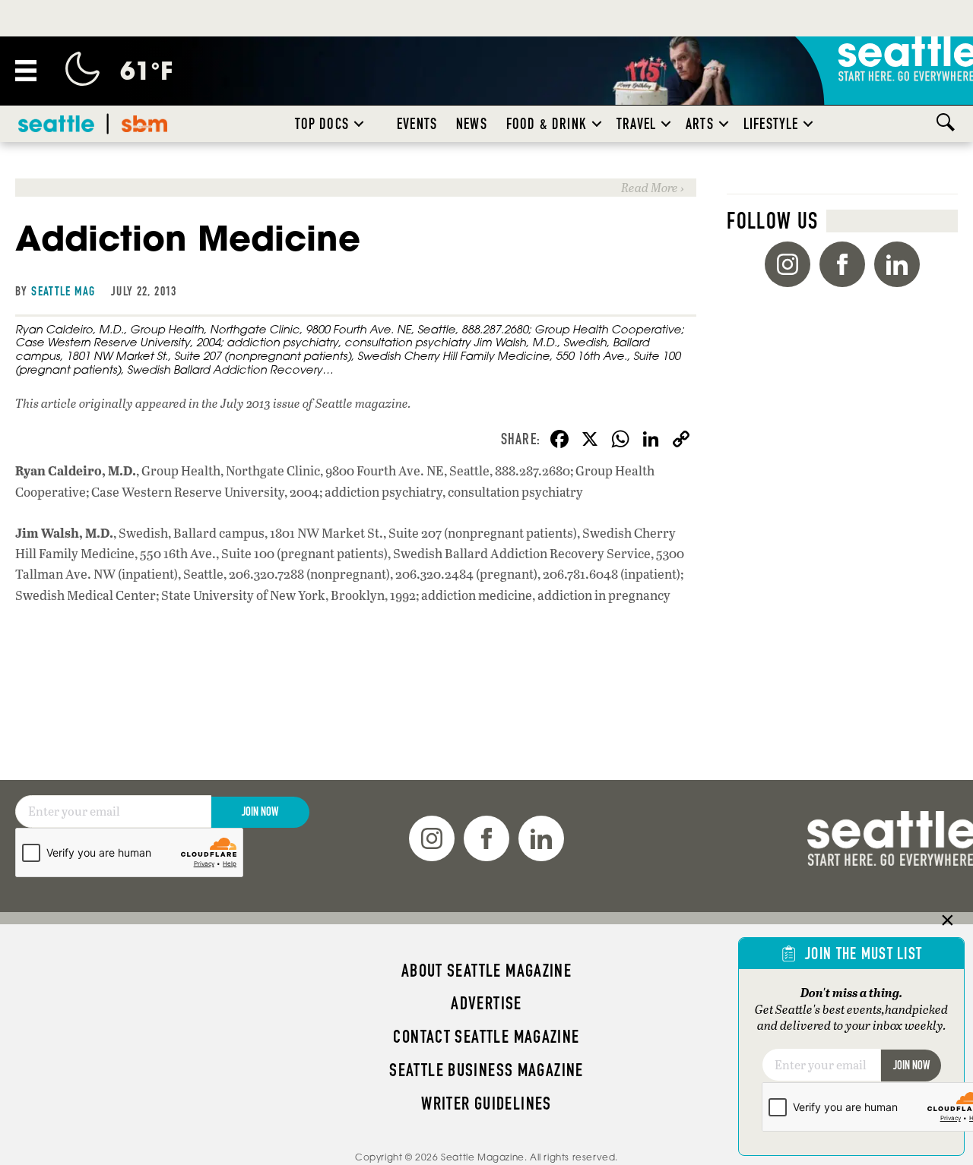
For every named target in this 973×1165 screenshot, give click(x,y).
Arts (700, 124)
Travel (636, 124)
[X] (590, 440)
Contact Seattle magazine (486, 1036)
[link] (355, 187)
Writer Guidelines (486, 1103)
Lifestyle (771, 124)
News (471, 124)
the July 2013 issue (250, 403)
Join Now (260, 811)
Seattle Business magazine (486, 1070)
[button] (359, 124)
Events (417, 124)
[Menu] (25, 70)
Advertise (486, 1003)
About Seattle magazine (486, 970)
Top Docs (322, 124)
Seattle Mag (63, 290)
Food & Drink (546, 124)
